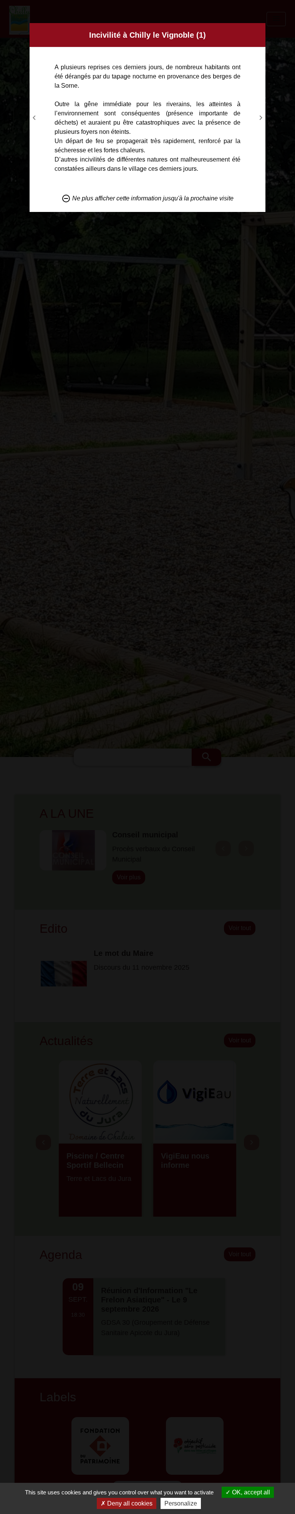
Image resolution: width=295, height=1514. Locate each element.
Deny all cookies (129, 1503)
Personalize (180, 1503)
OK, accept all (250, 1492)
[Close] (258, 30)
